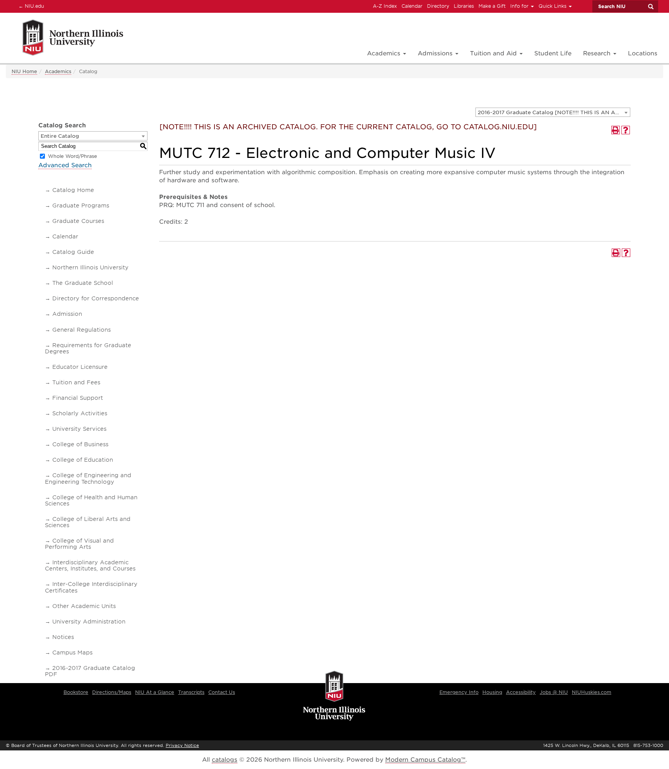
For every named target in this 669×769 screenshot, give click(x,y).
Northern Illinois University (90, 267)
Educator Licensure (80, 367)
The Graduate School (82, 283)
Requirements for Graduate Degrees (88, 348)
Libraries (464, 6)
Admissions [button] (436, 53)
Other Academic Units (84, 606)
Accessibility (521, 692)
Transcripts (191, 692)
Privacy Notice (182, 745)
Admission (67, 314)
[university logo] (334, 696)
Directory (438, 6)
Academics (58, 71)
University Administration (88, 621)
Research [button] (597, 53)
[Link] (64, 39)
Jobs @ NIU (554, 692)
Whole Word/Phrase (72, 156)
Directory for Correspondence (95, 298)
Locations (642, 53)
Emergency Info (459, 692)
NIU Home (24, 71)
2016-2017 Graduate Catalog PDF (90, 671)
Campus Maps (72, 652)
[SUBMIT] (650, 6)
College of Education (82, 460)
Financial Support (77, 398)
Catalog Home (73, 190)
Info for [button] (520, 6)
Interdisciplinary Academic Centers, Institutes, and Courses (90, 565)
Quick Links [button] (553, 6)
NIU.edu (30, 6)
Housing (492, 692)
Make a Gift (492, 6)
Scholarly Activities (79, 413)
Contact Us (221, 692)
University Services (79, 429)
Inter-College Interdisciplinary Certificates (91, 587)
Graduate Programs (80, 205)
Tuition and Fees (76, 382)
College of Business (80, 444)
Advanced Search (65, 165)
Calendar (411, 6)
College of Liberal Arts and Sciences (87, 522)
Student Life (552, 53)
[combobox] (552, 112)
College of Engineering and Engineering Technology (88, 478)
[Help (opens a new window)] (625, 130)
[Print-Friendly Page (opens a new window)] (615, 130)
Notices (63, 637)
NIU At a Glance (154, 692)
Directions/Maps (111, 692)
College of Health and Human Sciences (91, 500)
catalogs (224, 759)
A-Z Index (385, 6)
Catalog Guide (73, 252)
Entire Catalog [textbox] (60, 136)
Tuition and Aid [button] (494, 53)
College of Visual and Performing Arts (79, 544)
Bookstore (75, 692)
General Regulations (81, 330)
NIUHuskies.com (591, 692)
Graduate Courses (78, 221)
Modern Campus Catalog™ (425, 759)
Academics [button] (384, 53)
